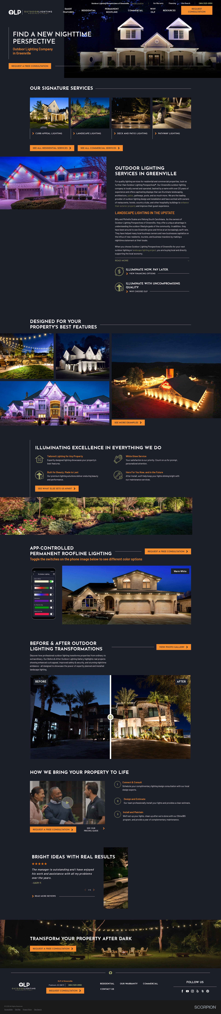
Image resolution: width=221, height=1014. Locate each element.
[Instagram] (192, 991)
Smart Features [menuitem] (68, 10)
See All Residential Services (50, 148)
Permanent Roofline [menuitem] (112, 10)
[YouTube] (187, 991)
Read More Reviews (45, 896)
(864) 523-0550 (205, 3)
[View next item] (94, 890)
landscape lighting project (144, 250)
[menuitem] (8, 1009)
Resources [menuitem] (169, 11)
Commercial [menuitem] (135, 11)
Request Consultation (63, 991)
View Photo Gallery (171, 647)
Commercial (150, 984)
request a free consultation (51, 830)
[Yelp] (197, 991)
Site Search (185, 3)
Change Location (137, 3)
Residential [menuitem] (88, 11)
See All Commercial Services (98, 148)
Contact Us (107, 989)
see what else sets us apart (55, 489)
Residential (107, 984)
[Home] (30, 12)
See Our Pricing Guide (91, 829)
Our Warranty (158, 3)
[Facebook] (182, 991)
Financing (172, 3)
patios (130, 195)
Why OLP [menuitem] (153, 10)
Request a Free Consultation (30, 66)
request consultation (196, 10)
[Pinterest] (207, 991)
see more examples (126, 423)
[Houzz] (202, 991)
